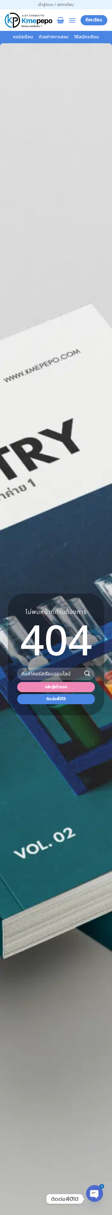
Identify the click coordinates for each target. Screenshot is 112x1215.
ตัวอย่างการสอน (53, 37)
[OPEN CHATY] (94, 1199)
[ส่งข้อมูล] (87, 674)
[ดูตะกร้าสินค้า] (60, 20)
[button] (56, 4)
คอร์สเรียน (23, 37)
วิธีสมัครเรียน (86, 37)
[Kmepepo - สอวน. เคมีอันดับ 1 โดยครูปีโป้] (28, 20)
